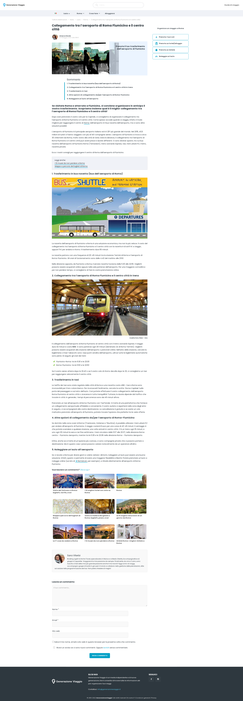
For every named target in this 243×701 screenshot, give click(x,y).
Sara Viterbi (66, 36)
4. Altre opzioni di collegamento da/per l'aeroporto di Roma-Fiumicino (98, 95)
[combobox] (118, 5)
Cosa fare (93, 13)
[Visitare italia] (56, 13)
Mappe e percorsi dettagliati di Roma (71, 166)
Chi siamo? (130, 698)
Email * (55, 620)
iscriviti (106, 647)
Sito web (56, 631)
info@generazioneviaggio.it (109, 689)
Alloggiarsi (110, 13)
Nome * (55, 609)
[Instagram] (158, 679)
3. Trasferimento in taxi (77, 91)
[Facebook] (151, 679)
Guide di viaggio (231, 5)
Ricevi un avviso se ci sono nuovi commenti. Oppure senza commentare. (92, 647)
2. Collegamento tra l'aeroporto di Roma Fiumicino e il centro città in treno (100, 87)
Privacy (153, 698)
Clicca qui (84, 470)
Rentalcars (82, 461)
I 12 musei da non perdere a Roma (70, 163)
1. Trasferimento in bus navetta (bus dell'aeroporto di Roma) (93, 83)
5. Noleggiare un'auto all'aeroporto (82, 98)
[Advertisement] (170, 81)
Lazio (66, 13)
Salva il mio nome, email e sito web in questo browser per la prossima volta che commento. (95, 642)
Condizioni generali (143, 698)
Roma (79, 13)
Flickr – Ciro (143, 338)
